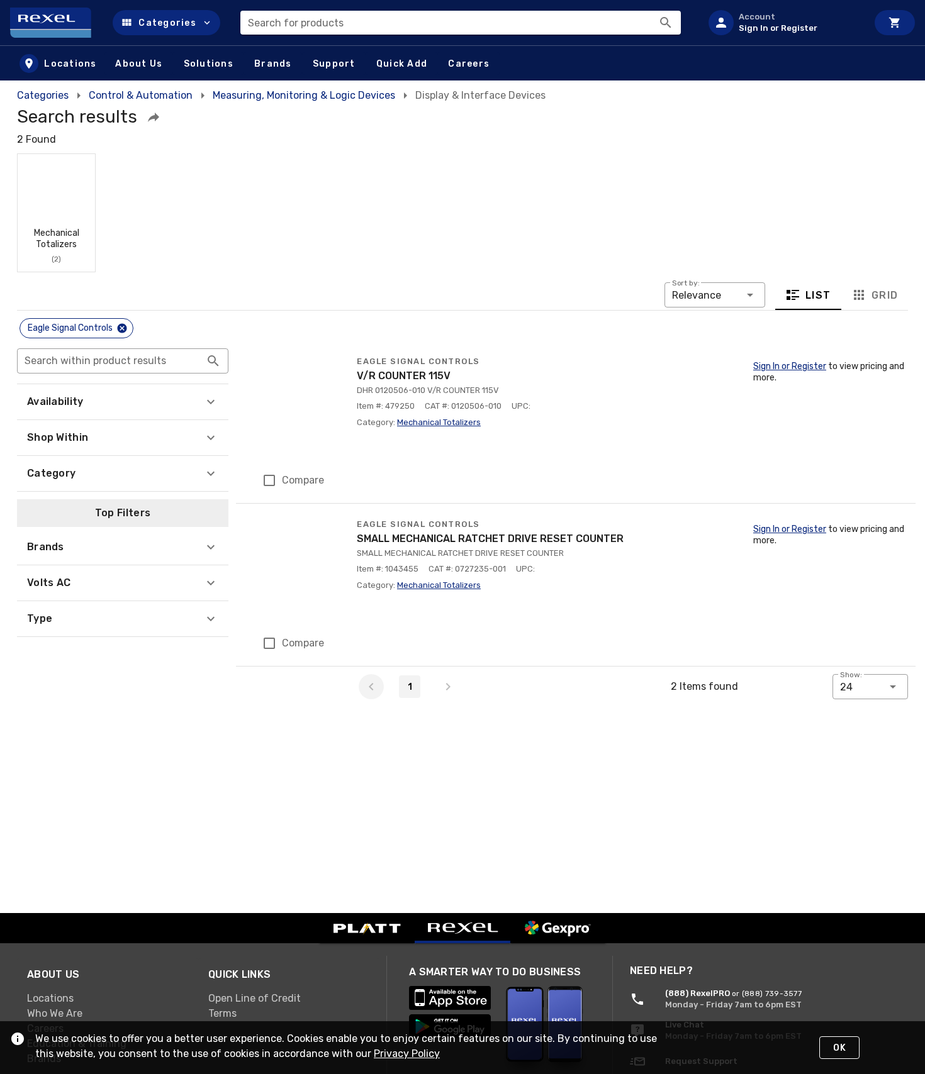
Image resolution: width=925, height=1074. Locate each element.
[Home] (56, 23)
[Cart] (895, 22)
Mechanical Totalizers (439, 422)
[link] (107, 998)
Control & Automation (141, 95)
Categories (43, 95)
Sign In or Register (789, 366)
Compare (303, 480)
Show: (851, 674)
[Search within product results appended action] (213, 360)
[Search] (665, 22)
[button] (166, 22)
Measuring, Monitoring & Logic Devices (304, 95)
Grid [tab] (884, 295)
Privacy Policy (407, 1054)
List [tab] (818, 295)
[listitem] (783, 22)
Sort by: (686, 283)
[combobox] (460, 23)
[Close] (122, 328)
